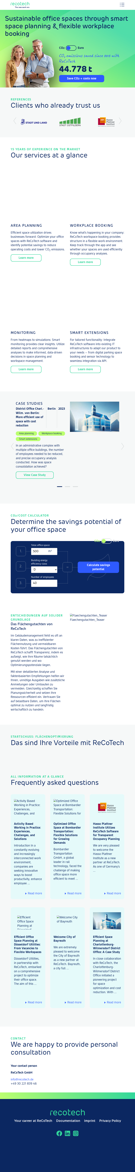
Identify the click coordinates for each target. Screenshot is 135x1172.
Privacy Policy (110, 1121)
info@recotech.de (22, 1079)
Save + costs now (81, 78)
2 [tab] (67, 486)
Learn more (26, 258)
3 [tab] (75, 486)
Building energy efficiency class (39, 562)
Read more (35, 893)
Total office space (40, 545)
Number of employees (42, 577)
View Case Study (35, 475)
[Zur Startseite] (28, 5)
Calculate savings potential (98, 567)
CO (62, 48)
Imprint (89, 1121)
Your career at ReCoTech (33, 1121)
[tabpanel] (67, 440)
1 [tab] (59, 486)
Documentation (68, 1121)
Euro (81, 48)
